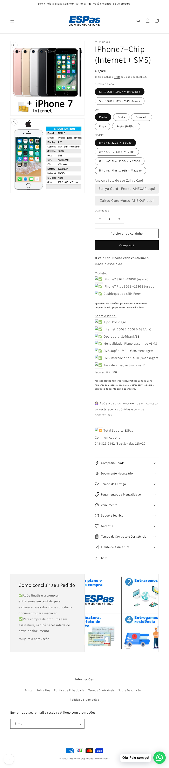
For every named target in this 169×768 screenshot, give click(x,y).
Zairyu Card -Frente (127, 188)
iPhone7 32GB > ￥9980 (115, 142)
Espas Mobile (73, 758)
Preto (103, 117)
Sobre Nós (43, 690)
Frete (117, 76)
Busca (29, 690)
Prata (121, 117)
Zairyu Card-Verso (127, 200)
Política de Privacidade (69, 690)
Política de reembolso (84, 699)
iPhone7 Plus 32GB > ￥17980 (119, 161)
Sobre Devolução (129, 690)
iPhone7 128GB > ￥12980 (117, 152)
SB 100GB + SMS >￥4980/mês (119, 92)
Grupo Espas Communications (95, 758)
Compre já (126, 245)
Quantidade (102, 210)
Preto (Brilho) (126, 126)
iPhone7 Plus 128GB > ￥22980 (120, 170)
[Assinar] (79, 724)
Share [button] (103, 558)
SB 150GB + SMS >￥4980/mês (119, 101)
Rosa (102, 126)
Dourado (141, 117)
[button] (12, 20)
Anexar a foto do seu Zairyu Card (119, 180)
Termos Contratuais (101, 690)
